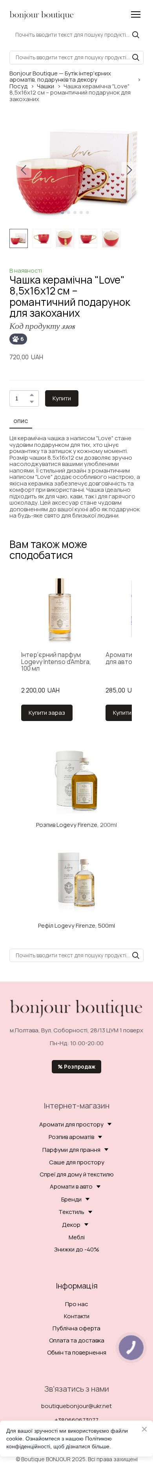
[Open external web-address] (76, 780)
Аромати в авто (71, 1186)
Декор (71, 1225)
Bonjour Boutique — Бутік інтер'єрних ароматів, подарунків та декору (60, 76)
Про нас (76, 1304)
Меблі (77, 1237)
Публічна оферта (76, 1328)
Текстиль (71, 1212)
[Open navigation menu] (136, 14)
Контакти (76, 1316)
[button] (135, 34)
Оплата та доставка (76, 1340)
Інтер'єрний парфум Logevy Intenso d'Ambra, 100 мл (56, 662)
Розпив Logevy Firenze (66, 825)
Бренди (71, 1199)
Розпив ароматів (71, 1137)
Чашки (45, 86)
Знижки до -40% (76, 1249)
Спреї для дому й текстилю (77, 1174)
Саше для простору (76, 1162)
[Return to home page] (41, 14)
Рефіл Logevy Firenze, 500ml (76, 925)
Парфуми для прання (71, 1150)
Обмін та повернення (76, 1352)
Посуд (18, 86)
